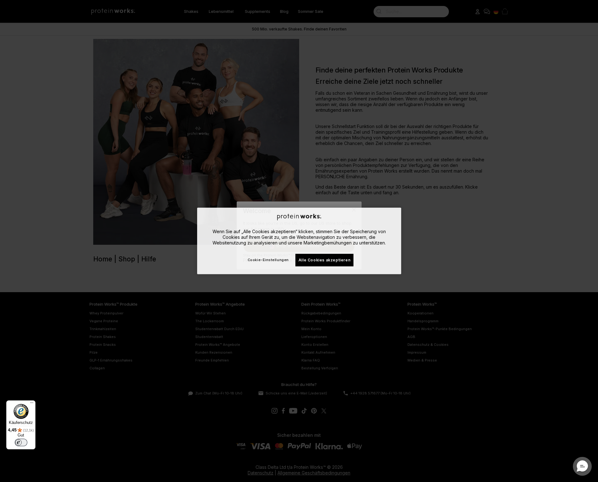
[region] (299, 241)
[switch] (21, 442)
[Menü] (31, 404)
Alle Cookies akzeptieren (324, 259)
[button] (582, 466)
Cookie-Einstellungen (268, 260)
